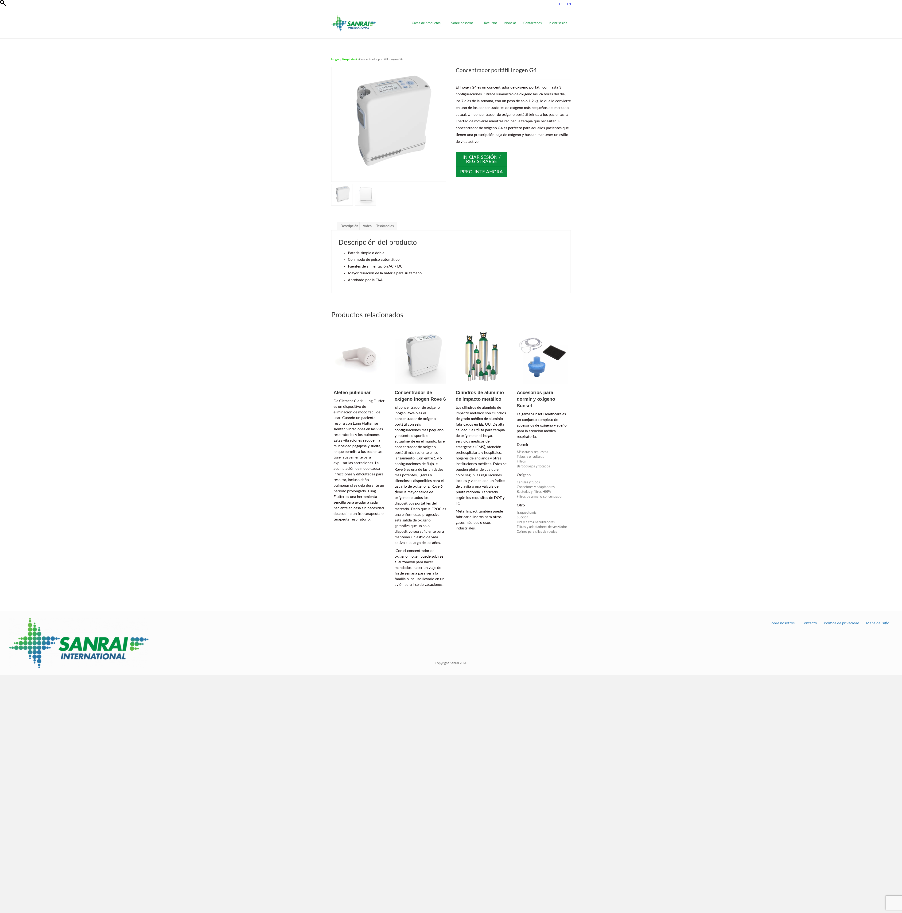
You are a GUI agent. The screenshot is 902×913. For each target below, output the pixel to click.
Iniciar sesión (558, 23)
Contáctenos (532, 23)
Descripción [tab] (349, 226)
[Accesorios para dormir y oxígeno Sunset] (542, 357)
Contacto (809, 623)
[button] (440, 126)
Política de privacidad (841, 623)
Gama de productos (426, 23)
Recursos (490, 23)
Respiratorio (350, 59)
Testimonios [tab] (385, 226)
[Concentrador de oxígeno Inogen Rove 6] (420, 357)
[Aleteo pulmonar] (359, 357)
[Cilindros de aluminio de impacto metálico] (481, 357)
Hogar (335, 59)
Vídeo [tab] (367, 226)
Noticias (510, 23)
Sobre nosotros (462, 23)
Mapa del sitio (877, 623)
